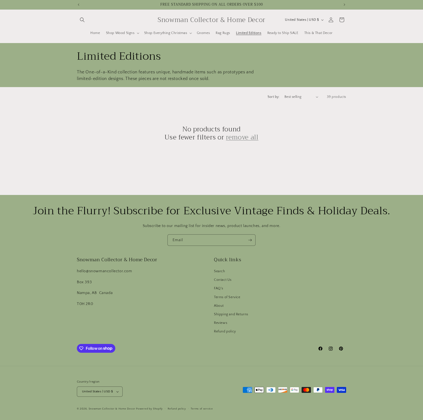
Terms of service (202, 408)
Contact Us (223, 280)
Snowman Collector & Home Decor (112, 408)
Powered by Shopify (149, 408)
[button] (82, 19)
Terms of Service (227, 297)
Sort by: (274, 97)
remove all (242, 137)
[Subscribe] (250, 240)
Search (219, 271)
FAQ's (218, 288)
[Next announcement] (344, 4)
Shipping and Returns (231, 314)
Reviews (220, 323)
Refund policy (225, 331)
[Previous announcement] (78, 4)
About (219, 306)
